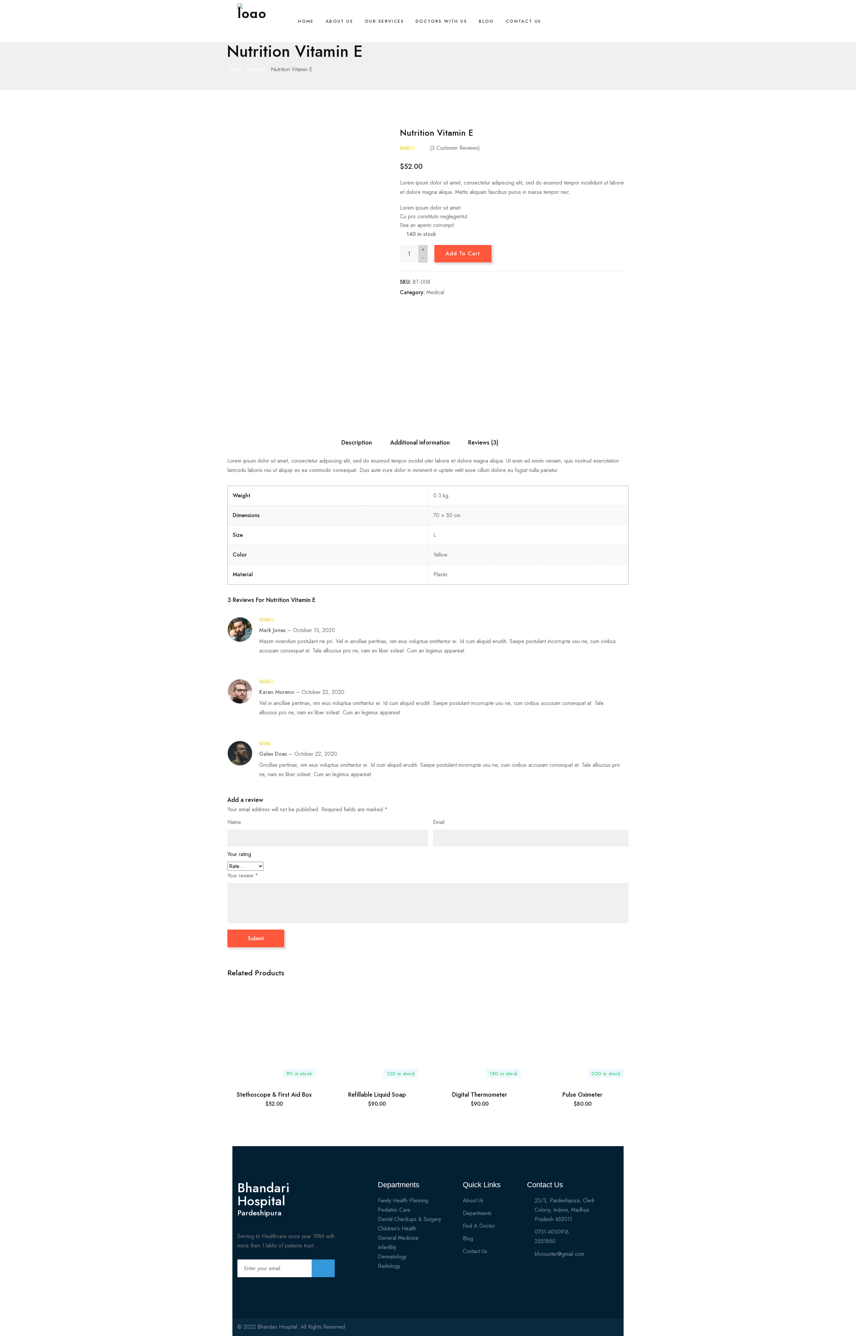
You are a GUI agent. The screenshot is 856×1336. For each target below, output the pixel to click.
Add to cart (463, 253)
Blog (486, 21)
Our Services (384, 21)
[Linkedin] (612, 1330)
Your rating (239, 854)
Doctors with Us (441, 21)
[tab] (356, 443)
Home (306, 21)
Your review (242, 875)
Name (234, 822)
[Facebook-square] (577, 1330)
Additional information (420, 442)
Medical (256, 69)
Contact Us (523, 21)
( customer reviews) (455, 148)
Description (356, 442)
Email (438, 822)
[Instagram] (601, 1330)
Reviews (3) (483, 442)
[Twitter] (589, 1330)
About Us (339, 21)
